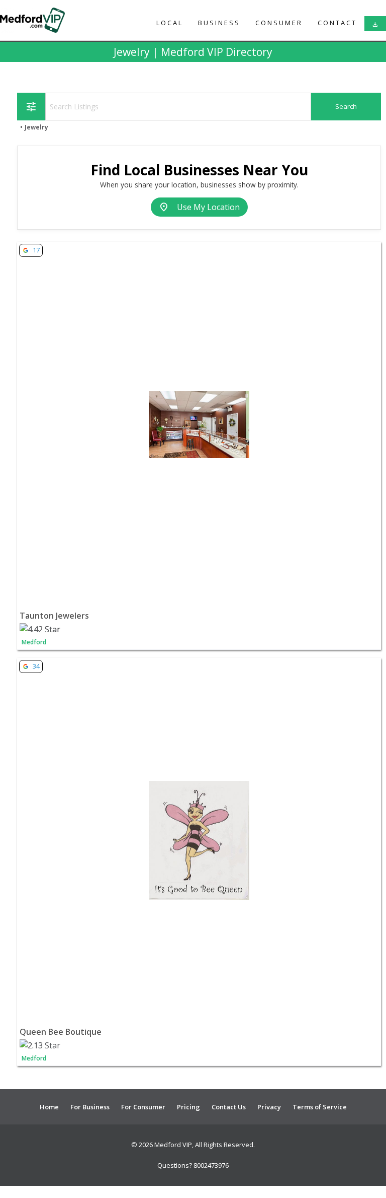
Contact (337, 22)
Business (219, 22)
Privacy (269, 1106)
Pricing (188, 1106)
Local (169, 22)
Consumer (279, 22)
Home (49, 1106)
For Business (90, 1106)
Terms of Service (320, 1106)
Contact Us (229, 1106)
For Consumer (143, 1106)
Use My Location (199, 207)
